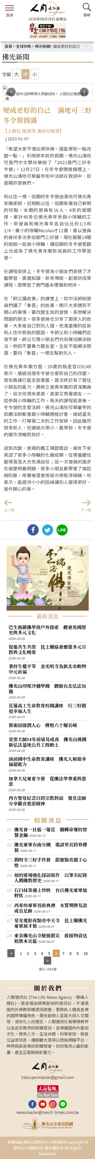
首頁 (8, 46)
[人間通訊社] (47, 9)
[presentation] (11, 92)
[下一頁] (47, 960)
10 (86, 953)
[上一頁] (11, 953)
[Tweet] (47, 533)
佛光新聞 (42, 46)
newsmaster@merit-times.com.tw (47, 1112)
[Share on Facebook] (33, 533)
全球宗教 (23, 46)
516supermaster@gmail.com (47, 1077)
